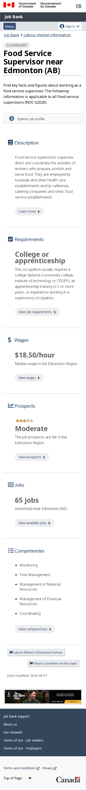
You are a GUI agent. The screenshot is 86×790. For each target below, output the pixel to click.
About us (10, 724)
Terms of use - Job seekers (23, 740)
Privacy (49, 768)
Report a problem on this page (55, 663)
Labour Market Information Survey (37, 652)
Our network (12, 732)
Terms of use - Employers (22, 748)
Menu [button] (9, 26)
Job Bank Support (16, 716)
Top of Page (13, 778)
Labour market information (47, 34)
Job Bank (14, 16)
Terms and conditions (21, 768)
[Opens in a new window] (43, 697)
